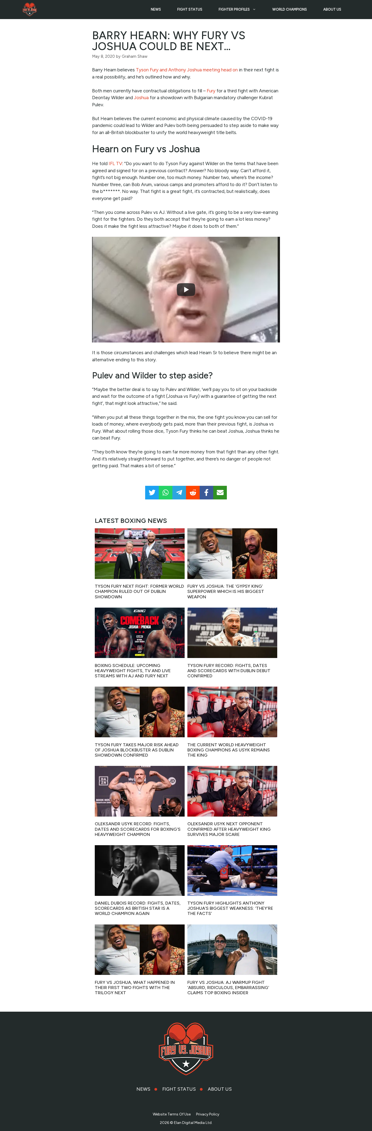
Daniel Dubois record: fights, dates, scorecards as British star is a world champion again (138, 908)
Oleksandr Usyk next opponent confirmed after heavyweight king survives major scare (229, 829)
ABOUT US (332, 9)
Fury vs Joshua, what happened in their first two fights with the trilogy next (135, 987)
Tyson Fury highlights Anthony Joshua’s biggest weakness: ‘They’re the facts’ (230, 908)
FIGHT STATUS (189, 9)
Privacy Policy (207, 1114)
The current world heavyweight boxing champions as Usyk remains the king (228, 750)
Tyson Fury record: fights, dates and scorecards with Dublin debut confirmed (228, 670)
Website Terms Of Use (172, 1114)
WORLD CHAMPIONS (289, 9)
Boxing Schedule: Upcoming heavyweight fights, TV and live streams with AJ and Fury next (133, 670)
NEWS (156, 9)
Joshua (141, 97)
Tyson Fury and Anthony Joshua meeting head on (187, 69)
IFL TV (115, 163)
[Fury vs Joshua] (30, 9)
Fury (211, 90)
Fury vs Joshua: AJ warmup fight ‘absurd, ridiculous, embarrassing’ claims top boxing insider (228, 987)
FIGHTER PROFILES (234, 9)
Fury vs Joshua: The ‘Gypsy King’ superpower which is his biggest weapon (225, 591)
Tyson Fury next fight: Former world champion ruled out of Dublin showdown (139, 591)
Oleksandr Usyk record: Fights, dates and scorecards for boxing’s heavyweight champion (138, 829)
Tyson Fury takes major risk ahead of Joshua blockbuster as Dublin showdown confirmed (137, 750)
